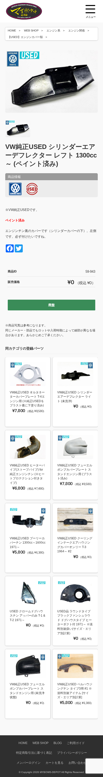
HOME (12, 30)
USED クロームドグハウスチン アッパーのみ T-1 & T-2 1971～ (27, 616)
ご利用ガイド (76, 743)
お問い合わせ (77, 762)
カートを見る (55, 762)
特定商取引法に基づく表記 (34, 752)
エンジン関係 (76, 30)
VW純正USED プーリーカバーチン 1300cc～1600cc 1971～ (28, 543)
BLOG (58, 743)
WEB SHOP (31, 30)
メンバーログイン (28, 762)
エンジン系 (53, 30)
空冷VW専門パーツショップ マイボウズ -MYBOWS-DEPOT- (30, 11)
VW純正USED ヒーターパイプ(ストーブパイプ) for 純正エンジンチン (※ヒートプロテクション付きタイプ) (27, 474)
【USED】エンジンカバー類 (25, 36)
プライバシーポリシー (72, 752)
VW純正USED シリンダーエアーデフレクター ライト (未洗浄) (74, 397)
